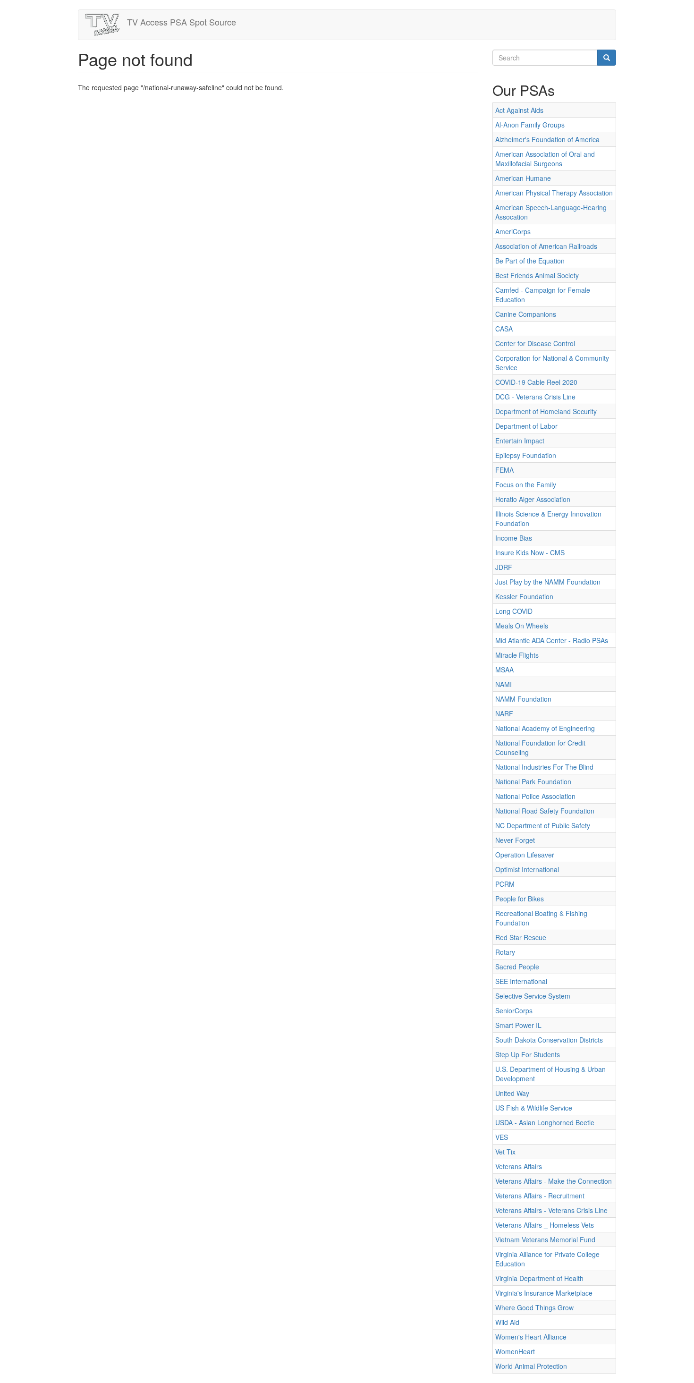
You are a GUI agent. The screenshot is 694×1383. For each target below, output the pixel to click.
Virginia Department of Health (539, 1278)
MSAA (504, 669)
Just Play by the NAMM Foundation (548, 581)
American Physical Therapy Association (554, 192)
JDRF (503, 567)
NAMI (503, 684)
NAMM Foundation (523, 699)
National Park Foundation (533, 781)
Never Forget (515, 840)
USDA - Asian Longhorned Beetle (544, 1122)
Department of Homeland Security (546, 411)
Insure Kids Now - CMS (530, 552)
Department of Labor (526, 426)
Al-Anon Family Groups (530, 124)
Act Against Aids (519, 110)
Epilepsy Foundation (525, 455)
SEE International (521, 981)
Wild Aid (507, 1322)
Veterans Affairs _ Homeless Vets (544, 1225)
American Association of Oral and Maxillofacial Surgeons (545, 158)
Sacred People (517, 966)
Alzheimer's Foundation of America (547, 139)
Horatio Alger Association (532, 499)
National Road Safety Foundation (544, 810)
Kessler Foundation (524, 596)
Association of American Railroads (546, 246)
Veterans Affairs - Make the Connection (553, 1181)
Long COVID (514, 611)
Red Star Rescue (520, 937)
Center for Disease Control (535, 343)
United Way (512, 1093)
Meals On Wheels (521, 625)
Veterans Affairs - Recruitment (539, 1195)
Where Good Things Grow (534, 1307)
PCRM (505, 884)
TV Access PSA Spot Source (181, 22)
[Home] (106, 25)
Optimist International (527, 869)
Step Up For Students (527, 1054)
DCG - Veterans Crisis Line (535, 396)
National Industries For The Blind (544, 767)
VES (501, 1137)
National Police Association (535, 796)
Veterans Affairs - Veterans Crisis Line (551, 1210)
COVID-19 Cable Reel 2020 (536, 382)
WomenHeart (515, 1351)
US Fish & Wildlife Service (533, 1107)
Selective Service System (532, 996)
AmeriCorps (513, 231)
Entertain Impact (519, 440)
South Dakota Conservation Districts (549, 1039)
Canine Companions (525, 314)
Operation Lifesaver (524, 854)
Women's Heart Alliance (531, 1336)
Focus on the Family (525, 484)
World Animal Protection (531, 1366)
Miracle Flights (517, 655)
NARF (504, 713)
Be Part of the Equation (530, 260)
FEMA (504, 470)
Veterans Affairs (518, 1166)
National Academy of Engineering (545, 728)
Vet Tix (505, 1151)
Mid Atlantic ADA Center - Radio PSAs (551, 640)
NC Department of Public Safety (542, 825)
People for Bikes (519, 898)
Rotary (505, 952)
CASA (504, 328)
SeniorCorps (514, 1010)
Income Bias (513, 538)
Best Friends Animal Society (537, 275)
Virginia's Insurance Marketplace (543, 1293)
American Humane (523, 178)
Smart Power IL (518, 1025)
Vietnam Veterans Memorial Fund (545, 1239)
